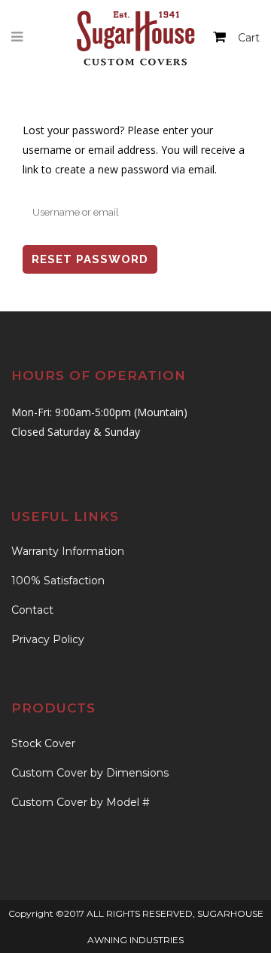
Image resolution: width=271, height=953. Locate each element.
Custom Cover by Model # (80, 802)
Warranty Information (67, 551)
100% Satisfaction (58, 580)
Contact (32, 610)
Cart (249, 37)
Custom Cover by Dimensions (90, 773)
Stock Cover (43, 743)
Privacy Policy (47, 639)
